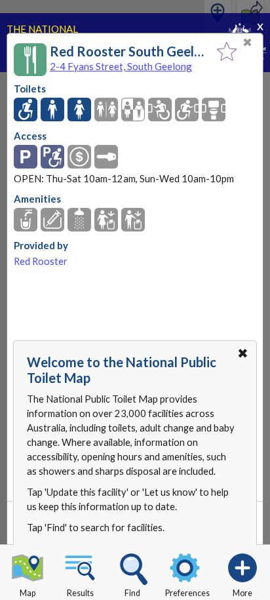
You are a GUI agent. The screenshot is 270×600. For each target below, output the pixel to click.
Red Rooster (41, 261)
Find (132, 593)
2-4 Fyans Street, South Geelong (121, 66)
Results (80, 593)
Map (27, 593)
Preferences (187, 593)
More (242, 593)
